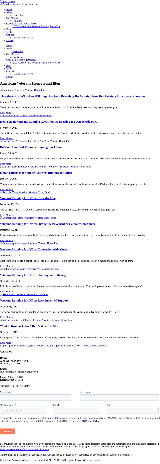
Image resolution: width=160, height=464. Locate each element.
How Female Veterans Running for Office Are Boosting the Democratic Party (49, 121)
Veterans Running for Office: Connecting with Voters (34, 249)
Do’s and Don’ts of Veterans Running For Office (31, 147)
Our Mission (12, 18)
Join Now (17, 20)
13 (88, 345)
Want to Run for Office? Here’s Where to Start (30, 326)
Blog (8, 29)
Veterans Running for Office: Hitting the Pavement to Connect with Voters (47, 224)
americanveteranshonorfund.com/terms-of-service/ (24, 449)
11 (72, 345)
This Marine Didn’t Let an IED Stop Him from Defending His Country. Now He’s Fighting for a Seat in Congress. (73, 96)
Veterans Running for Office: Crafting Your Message (33, 275)
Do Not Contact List (22, 37)
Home (9, 9)
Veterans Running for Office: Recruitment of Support (34, 300)
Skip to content (7, 1)
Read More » (6, 112)
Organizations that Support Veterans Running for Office (36, 172)
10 (64, 345)
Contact (10, 34)
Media (9, 32)
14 (96, 345)
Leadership (17, 15)
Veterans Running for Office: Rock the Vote (27, 198)
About (9, 12)
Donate (9, 40)
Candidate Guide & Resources (21, 23)
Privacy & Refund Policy (87, 460)
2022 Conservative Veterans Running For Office (36, 26)
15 (104, 345)
